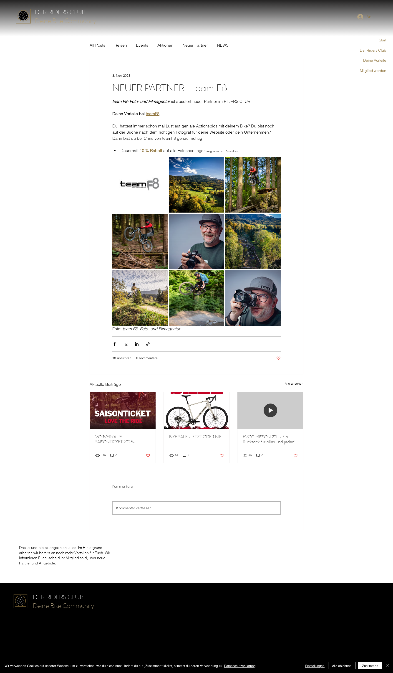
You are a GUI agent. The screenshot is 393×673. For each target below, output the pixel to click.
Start (382, 40)
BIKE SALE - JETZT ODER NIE (195, 436)
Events (142, 45)
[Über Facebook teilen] (114, 344)
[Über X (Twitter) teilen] (125, 344)
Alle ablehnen (342, 665)
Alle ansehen (294, 383)
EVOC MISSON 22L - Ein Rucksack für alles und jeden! (269, 439)
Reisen (120, 45)
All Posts (97, 45)
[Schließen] (387, 665)
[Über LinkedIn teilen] (137, 344)
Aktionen (165, 45)
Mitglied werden (373, 70)
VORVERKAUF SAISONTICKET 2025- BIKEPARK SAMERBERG (116, 439)
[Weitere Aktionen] (278, 75)
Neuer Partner (195, 45)
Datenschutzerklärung (240, 665)
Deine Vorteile (374, 60)
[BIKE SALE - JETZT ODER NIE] (196, 410)
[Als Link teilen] (148, 344)
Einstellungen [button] (315, 665)
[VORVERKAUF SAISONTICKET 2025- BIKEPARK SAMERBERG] (123, 410)
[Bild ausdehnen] (140, 185)
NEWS (223, 45)
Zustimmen (370, 665)
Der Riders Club (373, 50)
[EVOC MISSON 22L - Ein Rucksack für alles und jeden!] (270, 410)
